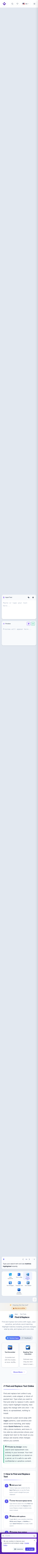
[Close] (34, 1540)
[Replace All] (33, 624)
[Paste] (29, 597)
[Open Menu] (34, 4)
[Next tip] (29, 1259)
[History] (34, 1536)
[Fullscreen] (35, 1299)
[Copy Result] (29, 624)
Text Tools (23, 1314)
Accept (31, 1549)
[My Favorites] (17, 4)
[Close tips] (33, 1259)
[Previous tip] (23, 1259)
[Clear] (33, 597)
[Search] (12, 4)
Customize (19, 1549)
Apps (16, 1314)
